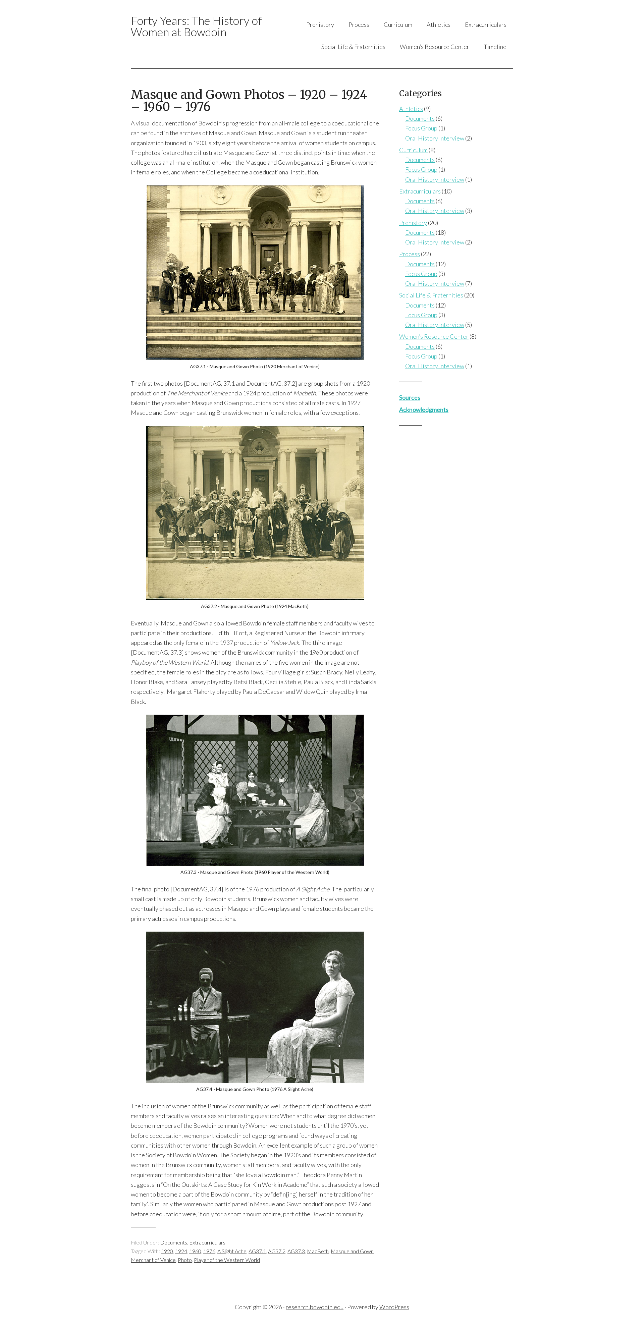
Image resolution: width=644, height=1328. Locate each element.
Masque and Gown (352, 1251)
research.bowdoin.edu (314, 1307)
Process (409, 254)
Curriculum (413, 150)
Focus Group (421, 128)
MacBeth (318, 1251)
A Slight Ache (232, 1251)
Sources (409, 397)
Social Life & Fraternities (431, 295)
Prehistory (413, 222)
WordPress (394, 1307)
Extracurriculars (207, 1242)
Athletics (411, 108)
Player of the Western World (227, 1260)
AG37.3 (296, 1251)
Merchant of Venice (153, 1260)
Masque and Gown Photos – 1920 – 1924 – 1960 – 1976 (249, 100)
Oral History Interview (434, 138)
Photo (185, 1260)
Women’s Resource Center (434, 336)
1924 (181, 1251)
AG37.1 (257, 1251)
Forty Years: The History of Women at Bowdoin (196, 26)
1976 (209, 1251)
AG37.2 (276, 1251)
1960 (195, 1251)
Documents (173, 1242)
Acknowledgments (423, 409)
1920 (167, 1251)
